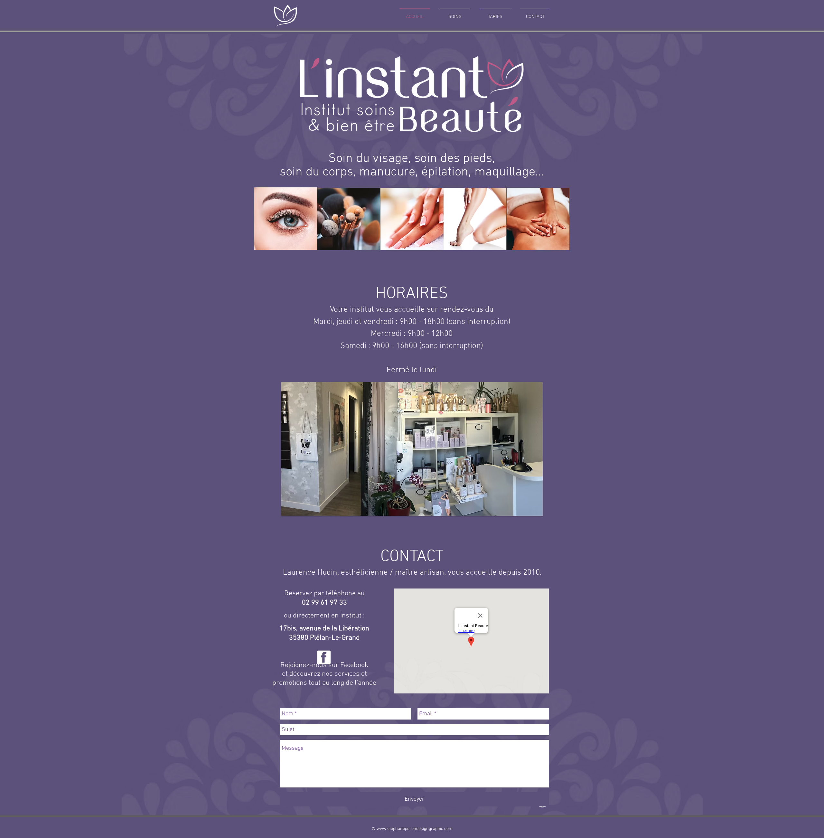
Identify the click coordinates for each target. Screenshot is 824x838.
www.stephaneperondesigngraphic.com (415, 829)
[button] (412, 449)
